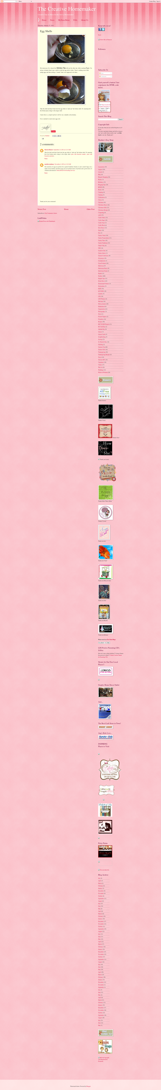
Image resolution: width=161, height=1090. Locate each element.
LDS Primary (101, 299)
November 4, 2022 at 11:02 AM (63, 164)
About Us (84, 20)
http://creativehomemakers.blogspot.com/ (104, 106)
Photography (101, 311)
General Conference (103, 255)
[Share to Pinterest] (60, 136)
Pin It (99, 35)
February (100, 886)
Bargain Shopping (103, 177)
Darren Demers (49, 150)
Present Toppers (102, 316)
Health (100, 273)
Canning (100, 195)
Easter (99, 230)
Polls (75, 20)
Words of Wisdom (103, 372)
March (100, 883)
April (99, 881)
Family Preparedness (103, 238)
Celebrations (101, 197)
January (100, 888)
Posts (101, 73)
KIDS (99, 288)
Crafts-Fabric (101, 217)
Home (44, 20)
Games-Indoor (102, 253)
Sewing (100, 339)
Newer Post (42, 209)
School (100, 332)
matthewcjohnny (49, 164)
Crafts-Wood (101, 225)
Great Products (102, 263)
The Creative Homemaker (67, 8)
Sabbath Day (101, 329)
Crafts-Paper (101, 220)
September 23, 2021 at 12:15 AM (62, 150)
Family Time (101, 240)
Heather (47, 136)
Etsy (99, 233)
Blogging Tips (102, 185)
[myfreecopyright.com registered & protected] (103, 1061)
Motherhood (101, 306)
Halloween (101, 266)
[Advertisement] (104, 1071)
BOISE (100, 187)
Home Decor (101, 281)
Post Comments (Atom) (51, 213)
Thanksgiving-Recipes (104, 354)
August (100, 901)
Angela (100, 169)
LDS (99, 296)
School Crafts (101, 334)
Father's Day (101, 245)
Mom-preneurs (102, 304)
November (101, 893)
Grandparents (101, 261)
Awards (100, 172)
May (99, 909)
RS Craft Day (101, 327)
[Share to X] (57, 136)
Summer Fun (101, 347)
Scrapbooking (101, 337)
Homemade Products (103, 283)
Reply (46, 158)
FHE (99, 248)
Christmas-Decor (102, 205)
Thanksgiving (101, 352)
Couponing (101, 212)
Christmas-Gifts (102, 207)
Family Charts (102, 235)
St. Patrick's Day (102, 342)
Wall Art (100, 367)
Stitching (100, 344)
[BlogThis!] (55, 136)
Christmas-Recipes (103, 210)
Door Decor (101, 228)
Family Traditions (102, 243)
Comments (103, 76)
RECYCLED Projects (103, 324)
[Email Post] (42, 138)
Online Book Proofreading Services (65, 170)
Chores (100, 200)
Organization (101, 309)
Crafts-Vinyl (101, 223)
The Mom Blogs (111, 639)
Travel (99, 357)
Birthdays (100, 182)
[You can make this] (103, 870)
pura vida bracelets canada (78, 154)
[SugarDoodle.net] (99, 754)
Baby (99, 174)
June (99, 906)
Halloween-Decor (102, 268)
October (100, 896)
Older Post (90, 209)
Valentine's (101, 362)
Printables (100, 319)
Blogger (88, 1086)
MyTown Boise (64, 20)
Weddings (100, 370)
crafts (99, 215)
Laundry (100, 294)
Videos (100, 365)
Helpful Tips (101, 278)
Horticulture (101, 286)
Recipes (100, 322)
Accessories (101, 167)
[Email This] (53, 136)
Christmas (100, 202)
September (101, 898)
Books (99, 190)
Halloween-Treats (102, 271)
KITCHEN (101, 291)
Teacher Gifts (101, 349)
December (101, 891)
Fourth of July (102, 250)
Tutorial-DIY (101, 360)
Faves (52, 20)
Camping (100, 192)
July (99, 878)
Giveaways (101, 258)
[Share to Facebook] (58, 136)
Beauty (100, 179)
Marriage (100, 301)
